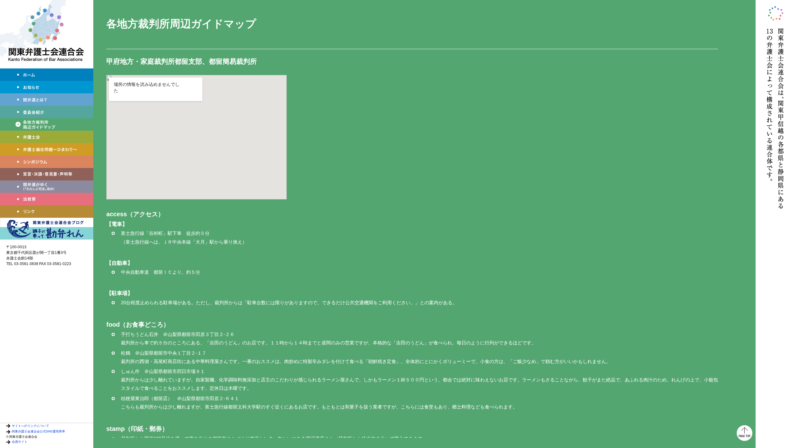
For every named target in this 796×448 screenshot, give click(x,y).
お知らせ (46, 87)
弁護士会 (46, 137)
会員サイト (19, 441)
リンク (46, 211)
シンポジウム (46, 162)
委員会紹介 (46, 112)
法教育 (46, 199)
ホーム (46, 74)
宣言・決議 (46, 174)
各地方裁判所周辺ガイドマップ (46, 124)
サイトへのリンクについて (30, 425)
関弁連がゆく (46, 186)
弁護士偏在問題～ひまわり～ (46, 149)
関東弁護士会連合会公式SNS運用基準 (38, 431)
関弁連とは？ (46, 99)
